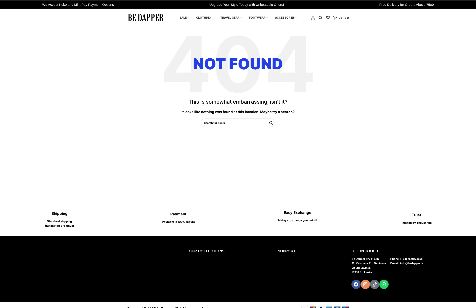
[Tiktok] (374, 284)
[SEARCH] (271, 122)
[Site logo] (145, 17)
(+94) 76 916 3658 (411, 258)
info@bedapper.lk (411, 263)
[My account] (313, 17)
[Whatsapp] (384, 284)
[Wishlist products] (328, 17)
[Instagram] (365, 284)
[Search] (320, 17)
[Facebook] (356, 284)
